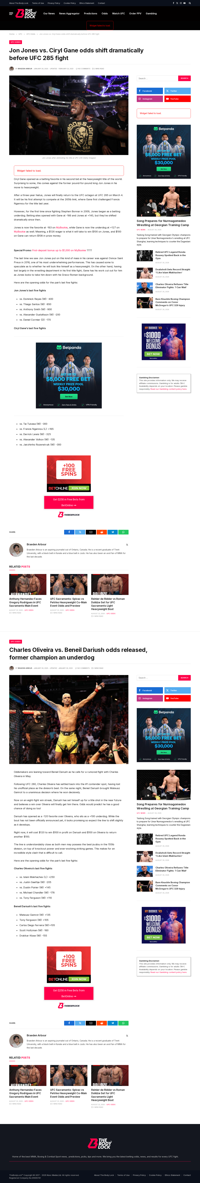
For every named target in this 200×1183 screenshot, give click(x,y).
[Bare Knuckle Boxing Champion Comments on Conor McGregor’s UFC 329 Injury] (145, 302)
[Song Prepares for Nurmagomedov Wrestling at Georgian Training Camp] (164, 201)
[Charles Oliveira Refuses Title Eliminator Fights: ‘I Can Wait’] (145, 288)
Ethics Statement (87, 3)
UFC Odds (15, 42)
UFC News (141, 230)
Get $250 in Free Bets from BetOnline (69, 502)
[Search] (189, 3)
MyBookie (62, 227)
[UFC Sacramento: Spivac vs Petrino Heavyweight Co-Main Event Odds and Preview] (68, 584)
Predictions (90, 13)
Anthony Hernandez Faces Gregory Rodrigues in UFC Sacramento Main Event (25, 602)
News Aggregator (69, 13)
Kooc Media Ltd (54, 1175)
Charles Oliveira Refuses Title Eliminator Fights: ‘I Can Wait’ (171, 286)
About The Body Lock (18, 3)
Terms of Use (38, 3)
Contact (101, 3)
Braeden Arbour (25, 69)
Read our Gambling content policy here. (169, 389)
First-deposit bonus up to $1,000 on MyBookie (59, 250)
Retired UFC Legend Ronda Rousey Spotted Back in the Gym (170, 255)
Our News (49, 13)
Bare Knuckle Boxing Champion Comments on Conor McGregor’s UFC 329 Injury (172, 302)
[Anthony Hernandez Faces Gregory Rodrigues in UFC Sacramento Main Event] (27, 584)
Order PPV (135, 13)
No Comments (84, 69)
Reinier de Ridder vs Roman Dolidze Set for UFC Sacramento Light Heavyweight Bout (108, 603)
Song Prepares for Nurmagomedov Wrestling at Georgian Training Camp (163, 223)
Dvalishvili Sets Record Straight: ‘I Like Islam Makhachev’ (172, 271)
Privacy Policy (54, 3)
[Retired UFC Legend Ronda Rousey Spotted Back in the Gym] (145, 255)
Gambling (151, 13)
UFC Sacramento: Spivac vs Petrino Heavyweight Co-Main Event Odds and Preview (68, 602)
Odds (105, 13)
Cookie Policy (70, 3)
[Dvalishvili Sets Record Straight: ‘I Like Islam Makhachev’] (145, 273)
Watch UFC (118, 13)
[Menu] (11, 13)
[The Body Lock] (26, 13)
